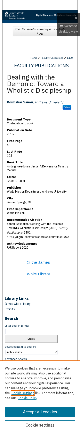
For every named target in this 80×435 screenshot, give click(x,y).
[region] (40, 397)
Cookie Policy (27, 398)
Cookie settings (22, 393)
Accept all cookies (40, 412)
